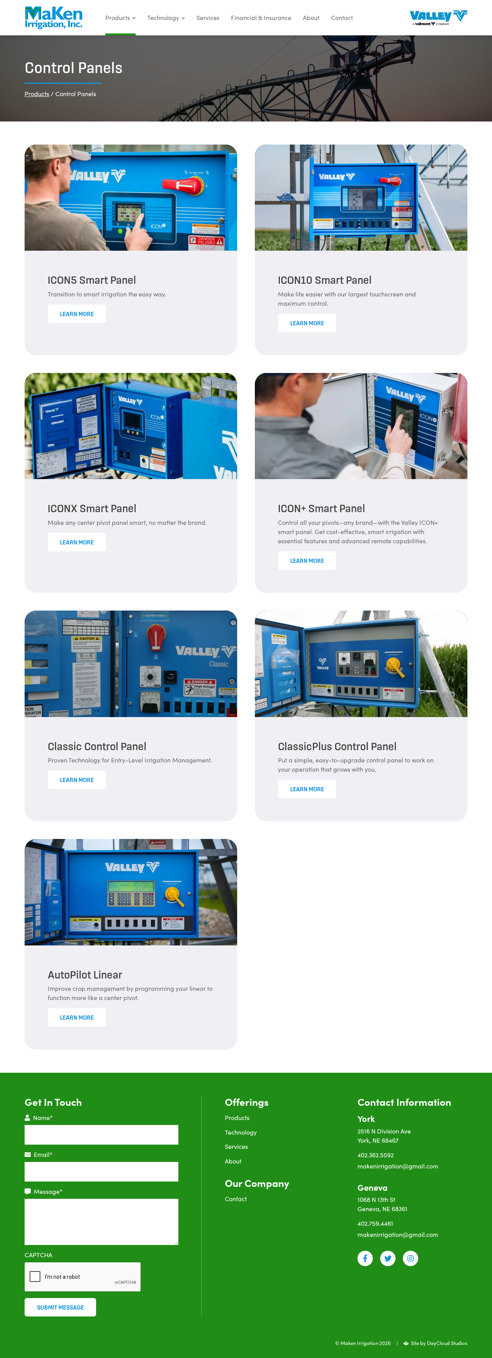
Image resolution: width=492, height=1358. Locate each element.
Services (207, 17)
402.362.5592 (375, 1155)
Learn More (77, 313)
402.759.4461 (375, 1223)
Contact (342, 17)
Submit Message (60, 1307)
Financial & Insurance (261, 17)
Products (117, 17)
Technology (163, 17)
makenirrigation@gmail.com (397, 1166)
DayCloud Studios (447, 1343)
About (311, 17)
